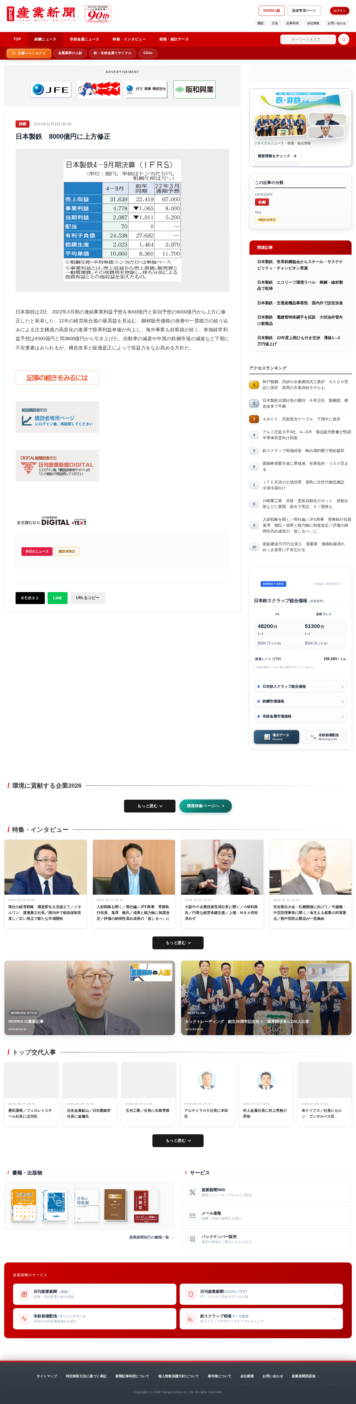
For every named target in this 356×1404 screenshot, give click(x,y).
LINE (57, 598)
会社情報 (313, 23)
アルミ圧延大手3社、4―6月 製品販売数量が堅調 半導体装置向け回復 (307, 435)
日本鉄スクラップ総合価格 (284, 686)
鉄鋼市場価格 (273, 701)
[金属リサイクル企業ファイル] (54, 1206)
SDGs (148, 53)
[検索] (343, 39)
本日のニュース (37, 551)
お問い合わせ (337, 23)
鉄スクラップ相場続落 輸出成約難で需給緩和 (303, 450)
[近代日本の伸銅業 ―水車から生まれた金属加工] (146, 1206)
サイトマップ (47, 1376)
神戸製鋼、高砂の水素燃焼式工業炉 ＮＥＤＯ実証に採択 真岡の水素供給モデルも (305, 384)
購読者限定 (67, 551)
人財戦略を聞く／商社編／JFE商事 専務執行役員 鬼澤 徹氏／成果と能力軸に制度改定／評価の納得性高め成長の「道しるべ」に (307, 525)
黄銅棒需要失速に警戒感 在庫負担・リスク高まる (305, 466)
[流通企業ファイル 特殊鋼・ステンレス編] (23, 1206)
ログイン (339, 10)
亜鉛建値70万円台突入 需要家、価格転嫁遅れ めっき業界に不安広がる (306, 547)
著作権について (220, 1376)
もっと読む (147, 806)
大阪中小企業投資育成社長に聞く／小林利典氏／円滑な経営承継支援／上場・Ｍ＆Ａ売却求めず (221, 913)
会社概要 (247, 1376)
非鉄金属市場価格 (277, 716)
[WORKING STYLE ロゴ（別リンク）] (151, 972)
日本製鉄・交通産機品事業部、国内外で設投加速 (300, 303)
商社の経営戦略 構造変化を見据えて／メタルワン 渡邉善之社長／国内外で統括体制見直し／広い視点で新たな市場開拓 (44, 913)
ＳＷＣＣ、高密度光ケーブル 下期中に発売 (301, 419)
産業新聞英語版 (304, 1376)
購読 (261, 23)
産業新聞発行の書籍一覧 (149, 1237)
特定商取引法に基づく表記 (86, 1376)
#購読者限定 (267, 219)
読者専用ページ (304, 11)
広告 (275, 23)
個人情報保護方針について (178, 1376)
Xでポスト (30, 598)
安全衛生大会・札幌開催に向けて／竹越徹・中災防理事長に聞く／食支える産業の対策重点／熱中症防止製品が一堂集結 (310, 913)
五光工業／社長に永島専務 (148, 1110)
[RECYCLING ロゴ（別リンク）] (327, 972)
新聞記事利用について (132, 1376)
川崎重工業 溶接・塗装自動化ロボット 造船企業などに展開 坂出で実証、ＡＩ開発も (305, 503)
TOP (17, 39)
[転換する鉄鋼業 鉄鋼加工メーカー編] (116, 1206)
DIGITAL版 (271, 11)
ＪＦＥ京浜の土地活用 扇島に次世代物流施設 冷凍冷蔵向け (305, 485)
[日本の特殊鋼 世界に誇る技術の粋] (85, 1206)
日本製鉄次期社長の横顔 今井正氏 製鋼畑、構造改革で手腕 (305, 403)
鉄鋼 (262, 202)
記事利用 (292, 23)
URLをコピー (88, 597)
